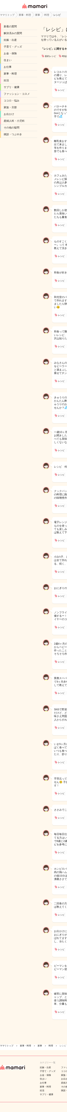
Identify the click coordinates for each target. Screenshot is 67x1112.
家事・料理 (10, 73)
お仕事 (8, 66)
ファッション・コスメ (17, 93)
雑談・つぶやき (13, 134)
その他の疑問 (11, 127)
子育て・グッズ (13, 46)
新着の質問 (10, 26)
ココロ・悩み (11, 100)
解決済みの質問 (13, 33)
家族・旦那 (10, 107)
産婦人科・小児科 (14, 120)
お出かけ (9, 114)
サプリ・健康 (11, 87)
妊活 (6, 80)
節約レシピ (50, 56)
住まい (8, 60)
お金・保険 (10, 53)
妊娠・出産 (10, 39)
